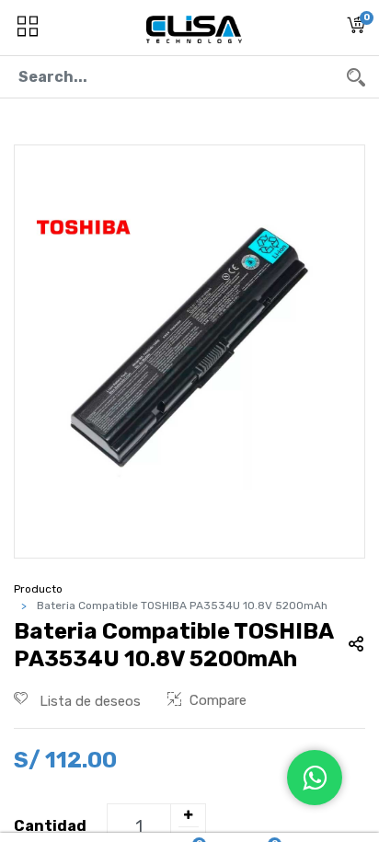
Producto (38, 588)
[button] (356, 28)
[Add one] (187, 815)
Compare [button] (218, 700)
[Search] (356, 77)
